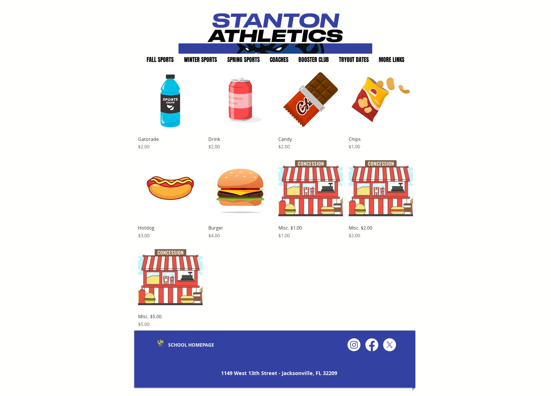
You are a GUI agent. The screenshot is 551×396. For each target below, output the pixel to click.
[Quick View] (170, 99)
